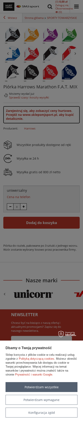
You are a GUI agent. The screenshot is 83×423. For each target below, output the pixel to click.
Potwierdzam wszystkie (42, 387)
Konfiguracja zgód (41, 412)
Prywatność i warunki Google (33, 374)
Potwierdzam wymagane (41, 400)
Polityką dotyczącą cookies (36, 358)
